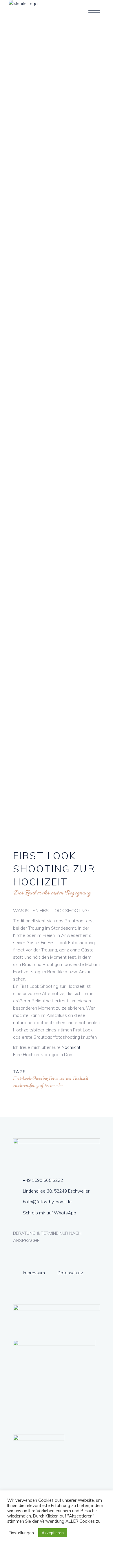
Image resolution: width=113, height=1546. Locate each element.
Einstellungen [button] (21, 1533)
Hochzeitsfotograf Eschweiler (38, 1085)
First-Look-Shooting (30, 1078)
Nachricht (71, 1047)
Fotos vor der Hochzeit (68, 1078)
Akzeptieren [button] (53, 1532)
